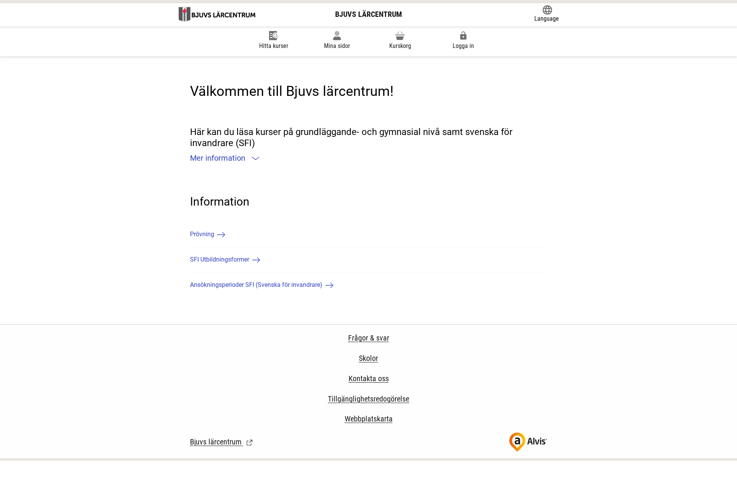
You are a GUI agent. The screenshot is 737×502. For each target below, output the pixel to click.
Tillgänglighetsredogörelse (368, 398)
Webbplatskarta (369, 418)
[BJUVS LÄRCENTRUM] (217, 14)
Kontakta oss (369, 378)
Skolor (368, 358)
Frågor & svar (368, 337)
